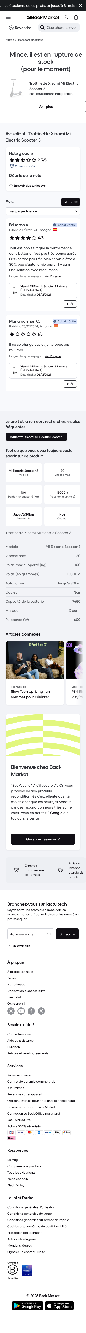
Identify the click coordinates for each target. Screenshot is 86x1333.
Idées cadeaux (17, 1179)
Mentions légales (19, 1245)
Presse (12, 978)
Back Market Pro (19, 1120)
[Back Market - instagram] (11, 1011)
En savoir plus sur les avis (30, 185)
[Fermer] (80, 5)
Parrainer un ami (19, 1075)
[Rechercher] (42, 27)
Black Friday (15, 1185)
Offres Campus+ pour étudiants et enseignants (41, 1101)
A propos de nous (20, 972)
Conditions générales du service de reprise (38, 1220)
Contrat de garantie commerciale (31, 1081)
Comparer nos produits (24, 1166)
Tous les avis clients (21, 1172)
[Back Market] (43, 17)
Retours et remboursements (28, 1053)
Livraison (13, 1047)
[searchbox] (63, 27)
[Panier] (75, 17)
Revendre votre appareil (24, 1094)
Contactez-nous (19, 1034)
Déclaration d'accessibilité (26, 991)
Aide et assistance (20, 1040)
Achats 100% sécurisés (24, 1126)
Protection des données (24, 1233)
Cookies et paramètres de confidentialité (37, 1226)
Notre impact (17, 984)
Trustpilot (14, 997)
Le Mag (12, 1160)
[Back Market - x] (41, 1011)
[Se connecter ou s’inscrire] (65, 17)
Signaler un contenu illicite (26, 1252)
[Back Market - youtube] (21, 1011)
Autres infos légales (21, 1239)
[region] (43, 674)
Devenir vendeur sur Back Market (31, 1107)
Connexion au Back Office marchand (33, 1113)
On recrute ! (16, 1003)
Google (56, 812)
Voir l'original (53, 276)
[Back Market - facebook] (31, 1011)
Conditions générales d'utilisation (31, 1207)
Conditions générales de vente (29, 1213)
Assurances (15, 1088)
